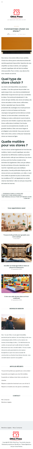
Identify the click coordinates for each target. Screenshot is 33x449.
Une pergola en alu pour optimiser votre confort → (17, 197)
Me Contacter (5, 399)
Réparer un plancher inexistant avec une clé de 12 (15, 383)
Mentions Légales (6, 402)
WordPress (18, 444)
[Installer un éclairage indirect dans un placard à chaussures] (16, 253)
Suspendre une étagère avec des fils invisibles (14, 374)
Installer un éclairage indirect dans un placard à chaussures (16, 266)
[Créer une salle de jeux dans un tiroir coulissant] (16, 283)
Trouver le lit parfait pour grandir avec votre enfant (16, 235)
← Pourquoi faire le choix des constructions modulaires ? (12, 194)
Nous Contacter (17, 427)
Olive (13, 34)
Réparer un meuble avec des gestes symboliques (15, 386)
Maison (16, 26)
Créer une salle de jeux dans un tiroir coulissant (16, 297)
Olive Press (16, 442)
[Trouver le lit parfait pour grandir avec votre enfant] (16, 222)
